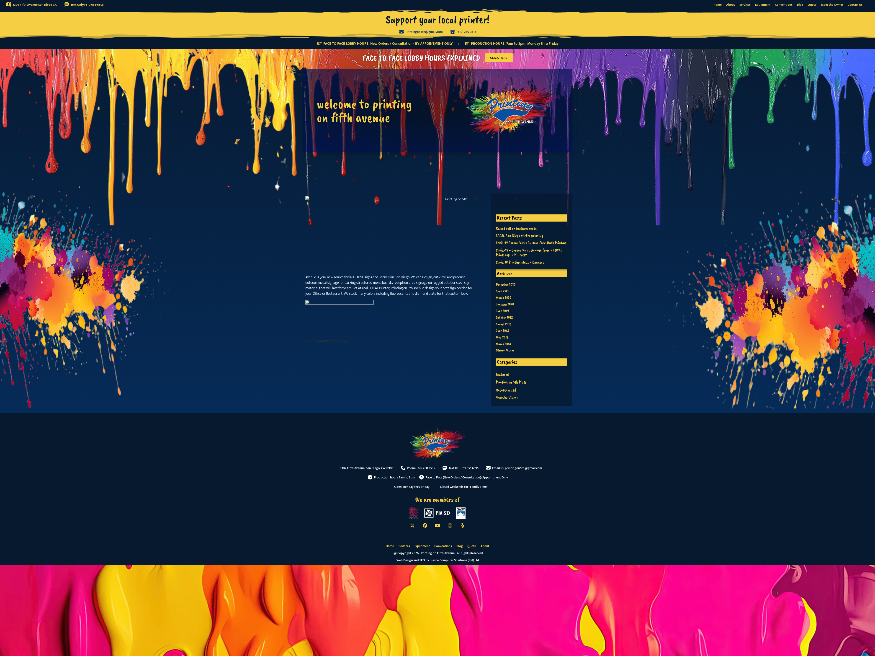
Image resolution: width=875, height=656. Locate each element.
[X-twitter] (412, 525)
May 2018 (502, 337)
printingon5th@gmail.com (523, 468)
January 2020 (505, 304)
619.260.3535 (426, 468)
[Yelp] (462, 525)
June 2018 (502, 330)
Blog (800, 5)
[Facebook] (425, 525)
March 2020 (503, 297)
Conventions (784, 5)
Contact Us (855, 5)
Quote (812, 5)
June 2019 (502, 311)
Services (745, 5)
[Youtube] (437, 525)
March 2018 (503, 344)
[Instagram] (450, 525)
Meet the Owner (832, 5)
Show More (505, 350)
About (730, 5)
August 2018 (503, 324)
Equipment (762, 5)
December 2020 (505, 284)
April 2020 (502, 291)
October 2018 (504, 317)
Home (717, 5)
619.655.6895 (470, 468)
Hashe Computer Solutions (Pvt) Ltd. (455, 560)
